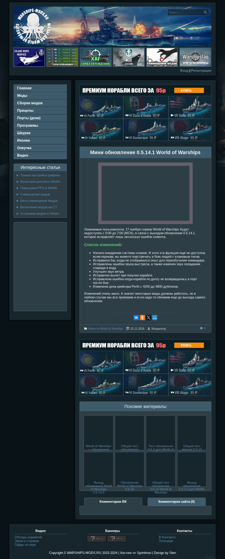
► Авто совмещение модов (37, 201)
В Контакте (167, 537)
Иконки (23, 140)
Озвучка (24, 148)
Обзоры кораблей (28, 537)
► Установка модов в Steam (37, 213)
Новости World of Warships (105, 328)
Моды (22, 95)
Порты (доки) (28, 118)
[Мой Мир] (154, 317)
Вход (184, 70)
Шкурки (24, 133)
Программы (27, 125)
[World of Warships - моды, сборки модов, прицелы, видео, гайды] (33, 45)
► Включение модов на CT (36, 207)
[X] (148, 317)
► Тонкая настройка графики (38, 175)
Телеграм (166, 541)
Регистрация (201, 70)
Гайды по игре (25, 544)
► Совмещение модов (33, 194)
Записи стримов (27, 541)
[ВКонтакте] (136, 317)
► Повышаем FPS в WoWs (36, 188)
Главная (24, 88)
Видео (22, 155)
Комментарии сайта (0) (176, 501)
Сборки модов (30, 103)
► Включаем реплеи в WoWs (38, 181)
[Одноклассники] (142, 317)
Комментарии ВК (113, 501)
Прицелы (25, 110)
